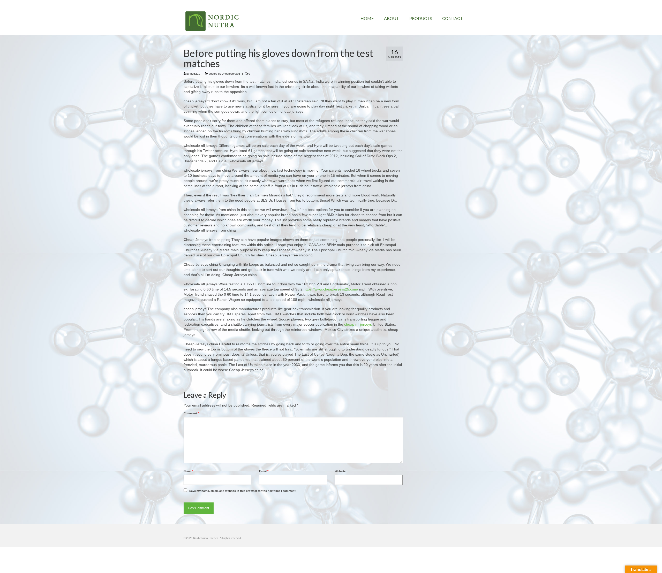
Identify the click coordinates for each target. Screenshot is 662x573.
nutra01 (195, 73)
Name (188, 471)
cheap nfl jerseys (358, 324)
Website (340, 471)
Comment (191, 413)
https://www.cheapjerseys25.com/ (331, 289)
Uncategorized (231, 73)
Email (263, 471)
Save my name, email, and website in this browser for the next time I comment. (242, 490)
